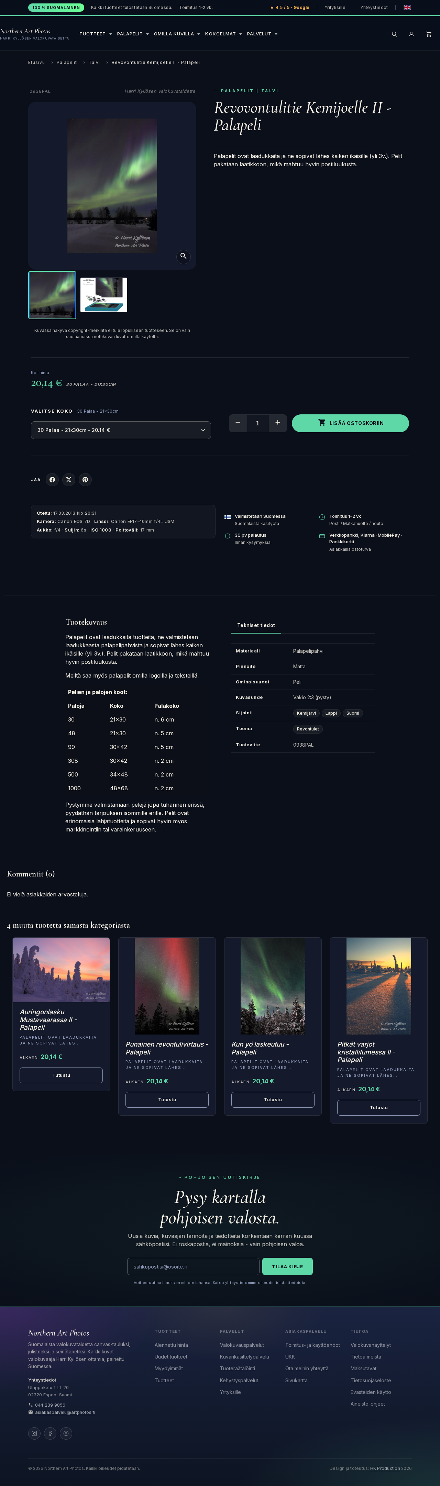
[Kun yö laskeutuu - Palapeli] (272, 986)
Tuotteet (164, 1380)
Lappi (331, 713)
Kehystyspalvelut (239, 1380)
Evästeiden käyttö (371, 1392)
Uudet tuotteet (171, 1357)
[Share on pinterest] (85, 479)
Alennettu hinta (171, 1345)
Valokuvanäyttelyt (371, 1345)
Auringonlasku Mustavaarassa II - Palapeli (48, 1020)
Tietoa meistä (366, 1357)
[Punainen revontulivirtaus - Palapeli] (167, 986)
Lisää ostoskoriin (351, 422)
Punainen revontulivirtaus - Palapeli (166, 1048)
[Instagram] (34, 1433)
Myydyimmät (169, 1368)
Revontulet (308, 728)
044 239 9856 (50, 1405)
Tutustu (167, 1099)
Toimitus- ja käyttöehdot (312, 1345)
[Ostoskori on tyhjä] (428, 34)
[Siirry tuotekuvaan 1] (52, 295)
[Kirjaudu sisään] (411, 34)
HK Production (385, 1468)
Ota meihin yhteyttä (307, 1368)
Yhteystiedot (374, 7)
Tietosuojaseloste (371, 1380)
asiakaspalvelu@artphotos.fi (65, 1412)
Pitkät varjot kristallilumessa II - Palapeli (366, 1052)
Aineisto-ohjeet (368, 1404)
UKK (290, 1357)
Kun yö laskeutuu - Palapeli (260, 1048)
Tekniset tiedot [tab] (256, 625)
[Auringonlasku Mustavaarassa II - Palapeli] (61, 970)
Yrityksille (334, 7)
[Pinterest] (66, 1433)
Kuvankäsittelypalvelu (244, 1357)
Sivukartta (296, 1380)
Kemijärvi (306, 713)
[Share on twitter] (68, 479)
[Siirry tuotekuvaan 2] (104, 295)
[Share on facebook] (52, 479)
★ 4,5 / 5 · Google (290, 7)
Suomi (352, 713)
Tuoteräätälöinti (237, 1368)
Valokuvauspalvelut (242, 1345)
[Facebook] (50, 1433)
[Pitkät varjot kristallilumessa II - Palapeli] (378, 986)
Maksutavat (363, 1368)
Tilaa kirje (287, 1266)
